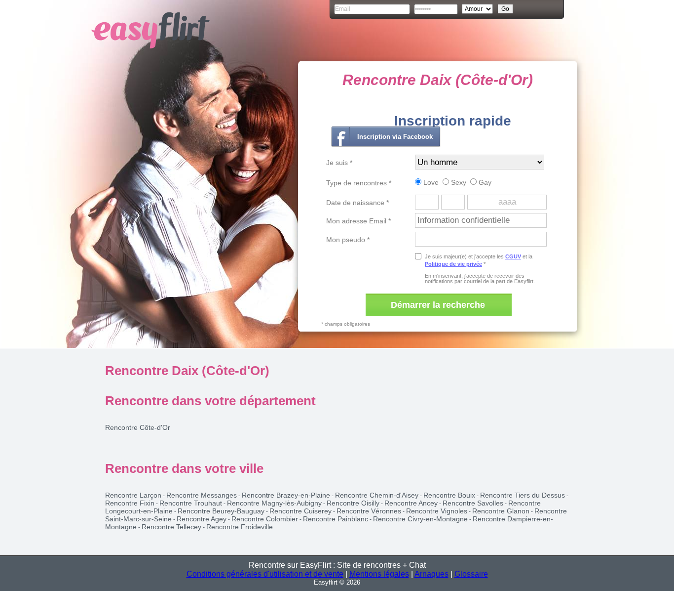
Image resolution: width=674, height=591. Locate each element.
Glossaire (471, 574)
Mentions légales (379, 574)
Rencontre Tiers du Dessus (522, 495)
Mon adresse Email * (358, 221)
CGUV (513, 256)
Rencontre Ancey (411, 503)
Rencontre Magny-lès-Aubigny (274, 503)
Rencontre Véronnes (369, 511)
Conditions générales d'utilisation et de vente (265, 574)
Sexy (457, 182)
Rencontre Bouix (449, 495)
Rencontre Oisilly (353, 503)
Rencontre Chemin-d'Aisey (376, 495)
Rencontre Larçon (133, 495)
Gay (484, 182)
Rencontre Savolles (473, 503)
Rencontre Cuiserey (300, 511)
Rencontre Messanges (201, 495)
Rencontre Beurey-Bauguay (221, 511)
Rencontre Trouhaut (190, 503)
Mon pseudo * (348, 240)
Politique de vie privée (453, 264)
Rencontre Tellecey (171, 527)
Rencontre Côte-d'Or (137, 427)
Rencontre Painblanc (335, 519)
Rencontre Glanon (500, 511)
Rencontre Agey (201, 519)
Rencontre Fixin (129, 503)
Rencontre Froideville (239, 527)
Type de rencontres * (358, 183)
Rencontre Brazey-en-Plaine (286, 495)
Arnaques (431, 574)
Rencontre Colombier (264, 519)
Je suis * (339, 163)
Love (430, 182)
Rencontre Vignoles (436, 511)
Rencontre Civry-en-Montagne (420, 519)
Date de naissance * (357, 203)
